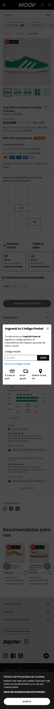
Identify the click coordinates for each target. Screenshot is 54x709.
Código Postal (12, 351)
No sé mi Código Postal (17, 363)
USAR (43, 357)
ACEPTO (27, 701)
